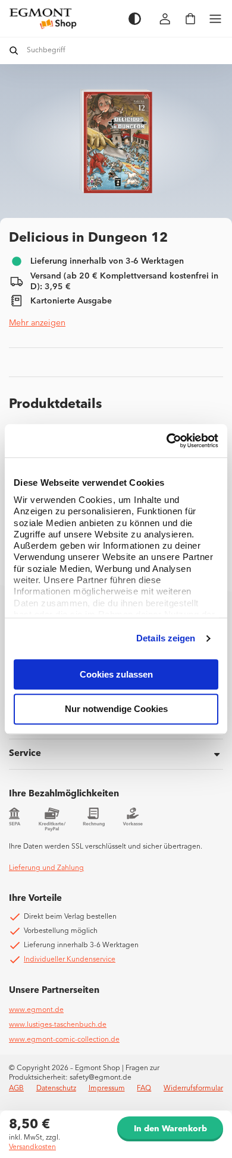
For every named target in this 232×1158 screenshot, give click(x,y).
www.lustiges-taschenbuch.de (57, 1025)
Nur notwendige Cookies (116, 709)
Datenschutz (56, 1088)
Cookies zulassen (116, 674)
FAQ (144, 1088)
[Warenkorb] (190, 19)
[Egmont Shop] (63, 18)
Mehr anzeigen (37, 323)
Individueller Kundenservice (69, 959)
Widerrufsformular (193, 1088)
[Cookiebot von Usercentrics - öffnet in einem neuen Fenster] (166, 440)
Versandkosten (32, 1147)
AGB (16, 1088)
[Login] (165, 19)
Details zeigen (165, 638)
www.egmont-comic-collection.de (64, 1039)
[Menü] (215, 19)
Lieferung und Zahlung (46, 868)
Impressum (107, 1088)
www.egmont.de (36, 1010)
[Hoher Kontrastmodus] (134, 18)
